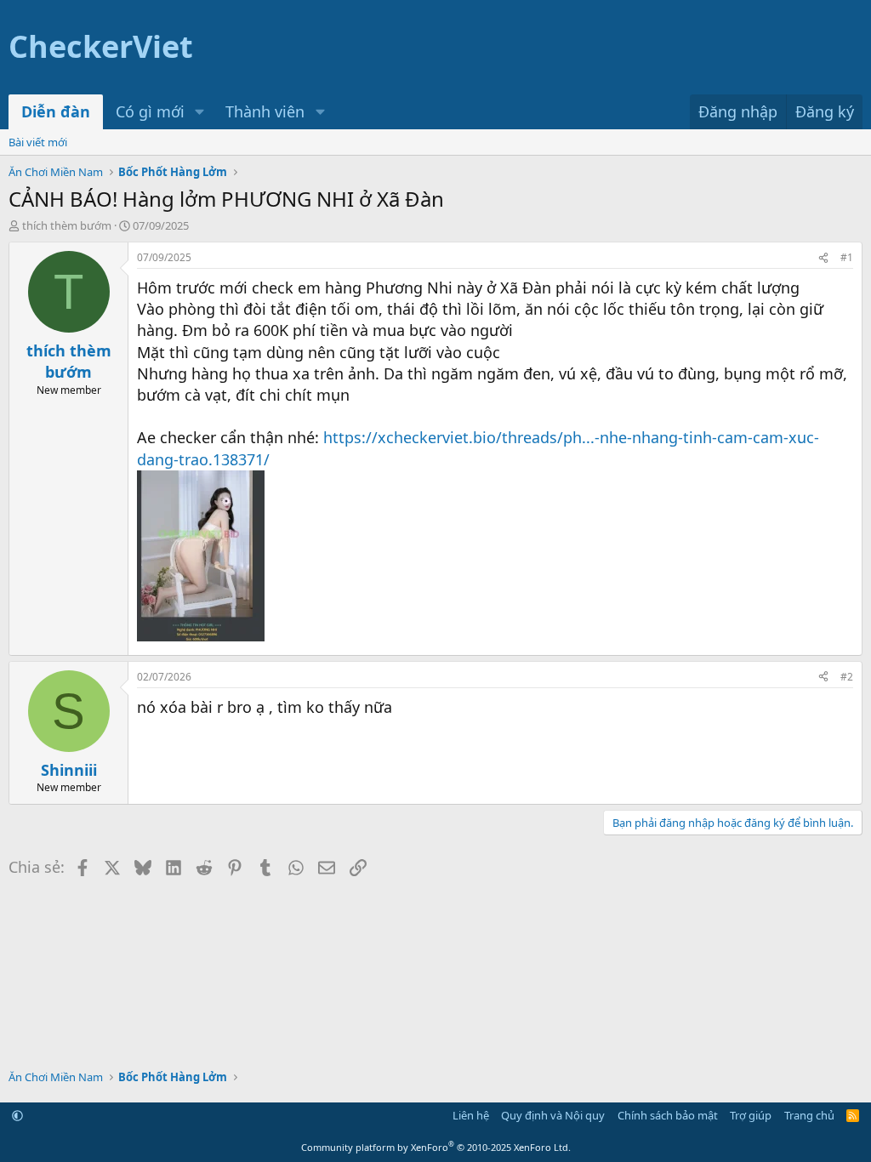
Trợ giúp (750, 1115)
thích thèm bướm (66, 225)
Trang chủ (809, 1115)
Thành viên (265, 111)
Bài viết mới (38, 142)
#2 (846, 676)
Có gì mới (150, 111)
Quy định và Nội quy (553, 1115)
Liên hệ (471, 1115)
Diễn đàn (55, 111)
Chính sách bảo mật (668, 1115)
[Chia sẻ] (823, 258)
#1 (846, 257)
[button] (199, 111)
